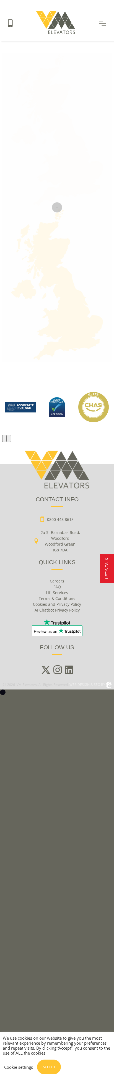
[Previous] (4, 438)
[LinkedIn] (69, 670)
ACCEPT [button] (49, 1066)
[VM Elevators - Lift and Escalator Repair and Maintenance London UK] (55, 32)
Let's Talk (107, 568)
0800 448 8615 (60, 519)
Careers (57, 581)
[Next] (9, 438)
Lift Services (57, 592)
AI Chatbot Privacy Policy (57, 610)
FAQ (57, 586)
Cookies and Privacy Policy (57, 604)
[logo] (57, 407)
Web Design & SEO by (87, 684)
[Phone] (10, 23)
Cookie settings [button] (18, 1067)
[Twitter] (46, 670)
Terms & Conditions (57, 598)
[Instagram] (57, 670)
